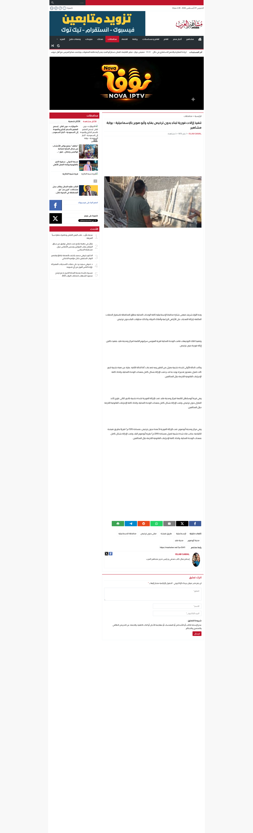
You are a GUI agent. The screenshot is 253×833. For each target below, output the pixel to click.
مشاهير (190, 39)
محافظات (112, 39)
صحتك (100, 39)
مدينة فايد (179, 540)
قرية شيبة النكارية (70, 174)
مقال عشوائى (52, 45)
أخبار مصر (177, 39)
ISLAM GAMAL (195, 134)
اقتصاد (124, 39)
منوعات (89, 39)
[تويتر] (106, 553)
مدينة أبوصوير (193, 540)
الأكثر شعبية (74, 121)
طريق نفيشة (166, 533)
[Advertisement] (152, 155)
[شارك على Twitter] (182, 523)
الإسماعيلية (181, 533)
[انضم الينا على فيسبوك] (51, 8)
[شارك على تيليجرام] (130, 523)
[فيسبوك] (110, 553)
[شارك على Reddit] (143, 523)
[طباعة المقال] (117, 523)
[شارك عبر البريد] (169, 523)
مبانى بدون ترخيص (148, 533)
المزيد (62, 39)
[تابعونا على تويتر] (56, 8)
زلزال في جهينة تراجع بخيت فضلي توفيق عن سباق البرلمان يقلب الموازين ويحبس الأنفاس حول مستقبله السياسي (72, 247)
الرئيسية (200, 39)
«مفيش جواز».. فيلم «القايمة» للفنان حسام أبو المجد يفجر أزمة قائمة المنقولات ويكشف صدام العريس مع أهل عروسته (121, 52)
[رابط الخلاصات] (60, 8)
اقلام (166, 39)
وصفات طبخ (75, 39)
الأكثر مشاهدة (89, 121)
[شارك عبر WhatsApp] (156, 523)
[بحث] (52, 2)
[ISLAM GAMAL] (196, 560)
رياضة (135, 39)
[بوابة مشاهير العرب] (174, 23)
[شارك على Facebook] (195, 523)
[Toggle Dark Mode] (58, 45)
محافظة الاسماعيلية (127, 533)
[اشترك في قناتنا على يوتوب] (64, 8)
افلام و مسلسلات (150, 39)
